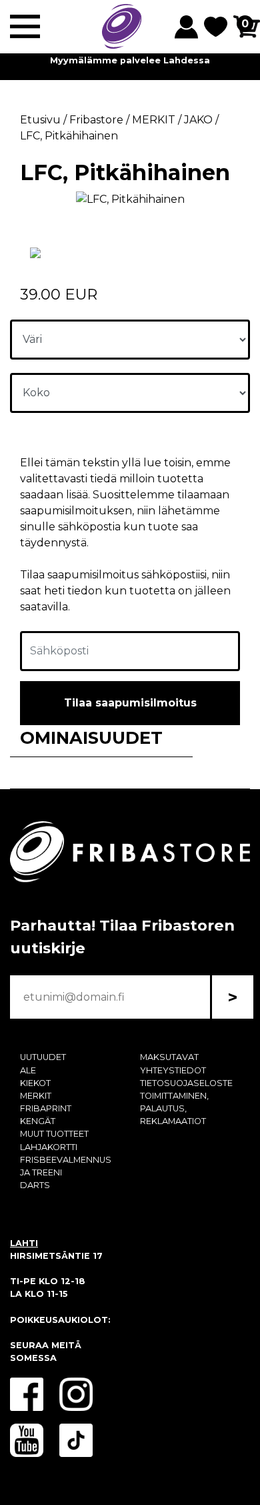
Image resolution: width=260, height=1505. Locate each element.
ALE (28, 1070)
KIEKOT (35, 1083)
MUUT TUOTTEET (54, 1134)
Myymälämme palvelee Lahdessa (130, 60)
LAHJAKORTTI (48, 1147)
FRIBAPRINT (45, 1108)
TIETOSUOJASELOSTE (186, 1083)
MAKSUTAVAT (169, 1057)
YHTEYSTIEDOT (173, 1070)
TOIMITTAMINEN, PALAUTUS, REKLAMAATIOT (174, 1108)
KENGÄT (37, 1121)
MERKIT (35, 1096)
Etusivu (40, 119)
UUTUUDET (43, 1057)
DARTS (35, 1185)
